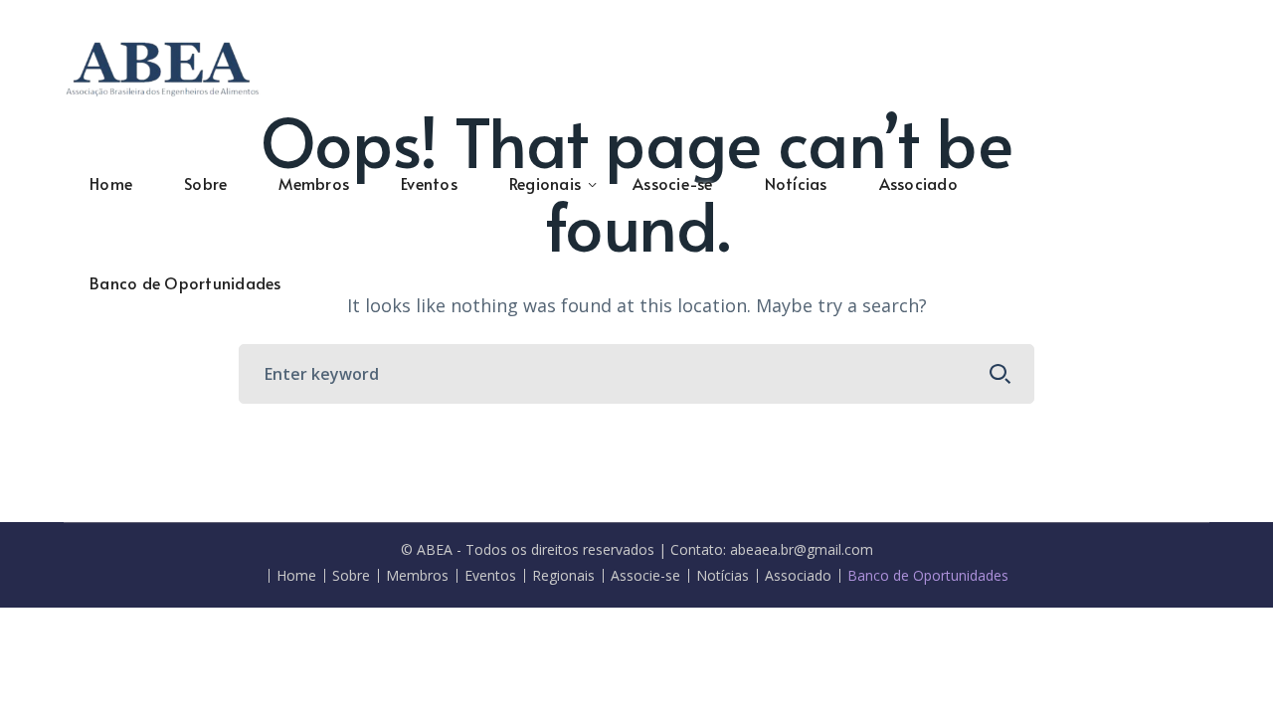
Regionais (563, 576)
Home (296, 576)
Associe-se (645, 576)
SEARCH (1000, 374)
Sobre (351, 576)
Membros (417, 576)
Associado (798, 576)
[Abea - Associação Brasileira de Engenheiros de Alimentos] (163, 66)
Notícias (722, 576)
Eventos (490, 576)
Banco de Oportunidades (927, 576)
